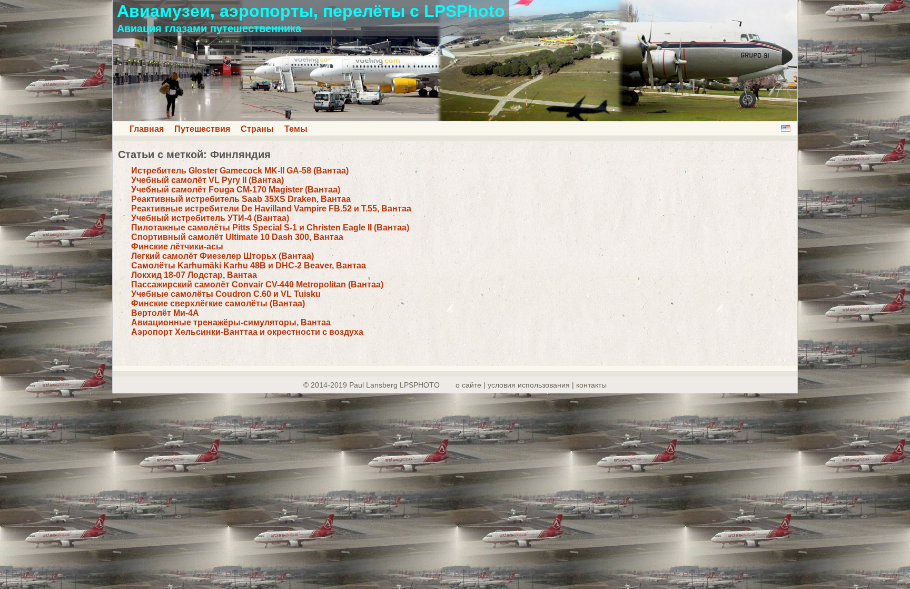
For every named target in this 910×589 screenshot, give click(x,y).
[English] (785, 128)
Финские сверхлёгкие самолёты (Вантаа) (218, 303)
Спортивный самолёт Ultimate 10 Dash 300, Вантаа (237, 237)
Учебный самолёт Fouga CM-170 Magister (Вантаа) (235, 189)
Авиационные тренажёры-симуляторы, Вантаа (231, 322)
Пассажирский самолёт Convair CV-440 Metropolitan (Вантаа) (257, 284)
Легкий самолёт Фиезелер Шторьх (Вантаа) (222, 256)
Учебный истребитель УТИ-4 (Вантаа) (210, 218)
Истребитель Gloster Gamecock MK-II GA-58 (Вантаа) (240, 170)
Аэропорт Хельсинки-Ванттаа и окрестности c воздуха (247, 331)
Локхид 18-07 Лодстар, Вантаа (194, 275)
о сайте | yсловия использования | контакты (531, 385)
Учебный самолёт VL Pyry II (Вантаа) (207, 180)
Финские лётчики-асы (177, 246)
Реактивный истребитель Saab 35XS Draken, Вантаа (241, 199)
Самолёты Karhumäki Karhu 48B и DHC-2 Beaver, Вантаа (248, 265)
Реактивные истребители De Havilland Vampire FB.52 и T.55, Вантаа (271, 208)
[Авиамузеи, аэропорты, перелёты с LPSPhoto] (455, 118)
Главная (147, 128)
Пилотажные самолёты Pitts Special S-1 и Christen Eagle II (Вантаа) (270, 227)
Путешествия (202, 128)
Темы (296, 128)
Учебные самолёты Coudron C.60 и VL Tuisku (226, 293)
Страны (257, 128)
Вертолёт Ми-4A (165, 312)
